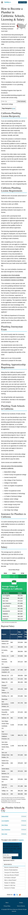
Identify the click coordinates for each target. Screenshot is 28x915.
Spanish (21, 840)
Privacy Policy (7, 906)
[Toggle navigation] (2, 2)
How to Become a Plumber (16, 909)
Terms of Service (21, 906)
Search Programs (22, 2)
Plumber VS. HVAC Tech (9, 885)
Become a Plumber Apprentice (11, 870)
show (13, 108)
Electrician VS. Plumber (9, 887)
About (7, 902)
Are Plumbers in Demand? (10, 877)
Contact (21, 902)
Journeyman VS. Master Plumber (11, 872)
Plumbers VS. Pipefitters (9, 882)
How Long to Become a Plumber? (11, 875)
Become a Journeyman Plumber (11, 867)
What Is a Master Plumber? (10, 880)
